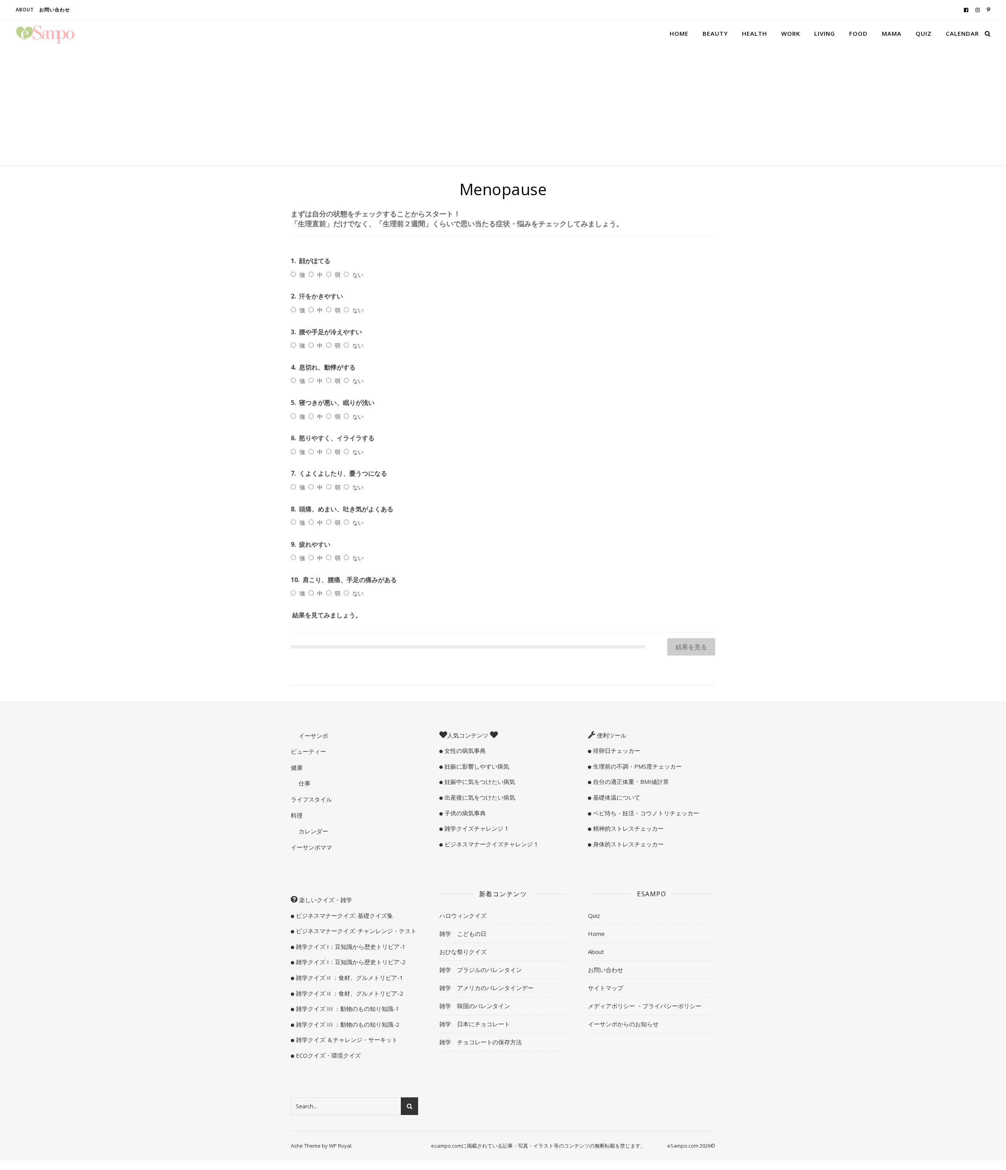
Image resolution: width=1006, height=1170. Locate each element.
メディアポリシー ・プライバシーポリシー (644, 1006)
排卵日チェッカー (615, 750)
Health (754, 33)
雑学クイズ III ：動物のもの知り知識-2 (346, 1024)
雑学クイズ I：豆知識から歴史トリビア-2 (350, 962)
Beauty (715, 33)
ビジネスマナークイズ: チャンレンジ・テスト (355, 931)
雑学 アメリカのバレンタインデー (486, 988)
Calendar (962, 33)
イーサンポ (312, 736)
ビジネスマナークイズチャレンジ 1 (490, 844)
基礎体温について (615, 797)
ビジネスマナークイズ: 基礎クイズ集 (343, 915)
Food (858, 33)
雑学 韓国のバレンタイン (474, 1006)
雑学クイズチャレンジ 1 (476, 828)
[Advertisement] (503, 106)
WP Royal (340, 1145)
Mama (891, 33)
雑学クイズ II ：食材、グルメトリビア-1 (348, 977)
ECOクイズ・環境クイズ (327, 1055)
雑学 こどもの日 (462, 933)
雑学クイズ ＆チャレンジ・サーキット (346, 1040)
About (25, 9)
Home (679, 33)
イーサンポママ (311, 847)
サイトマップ (605, 988)
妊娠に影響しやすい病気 (476, 766)
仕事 (303, 783)
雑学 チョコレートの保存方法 (480, 1042)
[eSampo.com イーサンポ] (45, 33)
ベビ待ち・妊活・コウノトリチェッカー (645, 813)
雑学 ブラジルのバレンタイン (480, 970)
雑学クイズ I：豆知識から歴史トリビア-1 (350, 946)
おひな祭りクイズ (462, 952)
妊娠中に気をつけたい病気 (479, 781)
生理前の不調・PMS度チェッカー (636, 766)
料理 (297, 815)
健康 (297, 767)
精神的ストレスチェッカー (627, 828)
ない (357, 274)
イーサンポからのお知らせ (623, 1024)
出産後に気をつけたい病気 (479, 797)
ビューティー (308, 751)
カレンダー (312, 831)
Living (824, 33)
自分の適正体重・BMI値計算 (630, 781)
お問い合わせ (54, 9)
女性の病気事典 (464, 750)
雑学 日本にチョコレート (474, 1024)
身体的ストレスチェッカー (627, 844)
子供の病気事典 (464, 813)
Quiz (924, 33)
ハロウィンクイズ (462, 915)
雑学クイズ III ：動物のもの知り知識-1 (346, 1009)
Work (790, 33)
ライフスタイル (311, 799)
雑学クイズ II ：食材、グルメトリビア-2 (348, 993)
